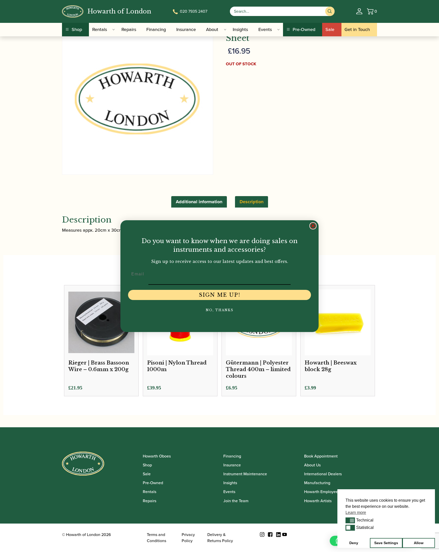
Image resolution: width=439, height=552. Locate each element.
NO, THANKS (219, 310)
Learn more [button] (356, 512)
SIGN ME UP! (219, 295)
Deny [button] (353, 543)
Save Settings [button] (386, 543)
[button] (350, 520)
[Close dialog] (313, 226)
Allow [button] (419, 543)
